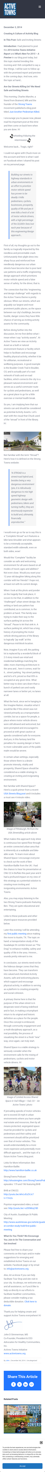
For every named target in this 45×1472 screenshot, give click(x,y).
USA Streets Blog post (15, 793)
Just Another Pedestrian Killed (24, 111)
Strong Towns (25, 104)
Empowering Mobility (22, 1419)
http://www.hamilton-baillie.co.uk (20, 1170)
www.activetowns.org (15, 1353)
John (7, 1360)
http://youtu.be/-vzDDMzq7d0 (23, 1208)
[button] (41, 1442)
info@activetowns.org (17, 1268)
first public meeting (16, 933)
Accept (22, 1466)
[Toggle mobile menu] (40, 6)
